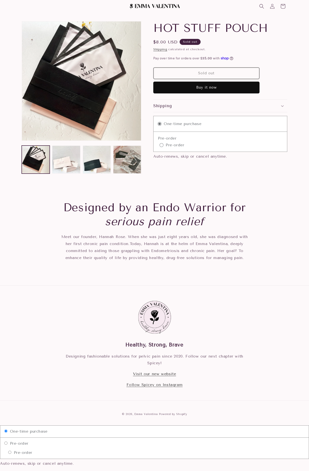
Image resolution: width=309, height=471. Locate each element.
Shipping (160, 49)
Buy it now (206, 87)
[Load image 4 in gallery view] (127, 160)
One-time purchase (28, 431)
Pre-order (18, 443)
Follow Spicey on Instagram (154, 384)
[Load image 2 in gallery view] (66, 160)
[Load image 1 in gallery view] (36, 160)
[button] (261, 6)
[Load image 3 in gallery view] (97, 160)
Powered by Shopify (173, 414)
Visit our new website (154, 374)
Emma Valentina (146, 414)
